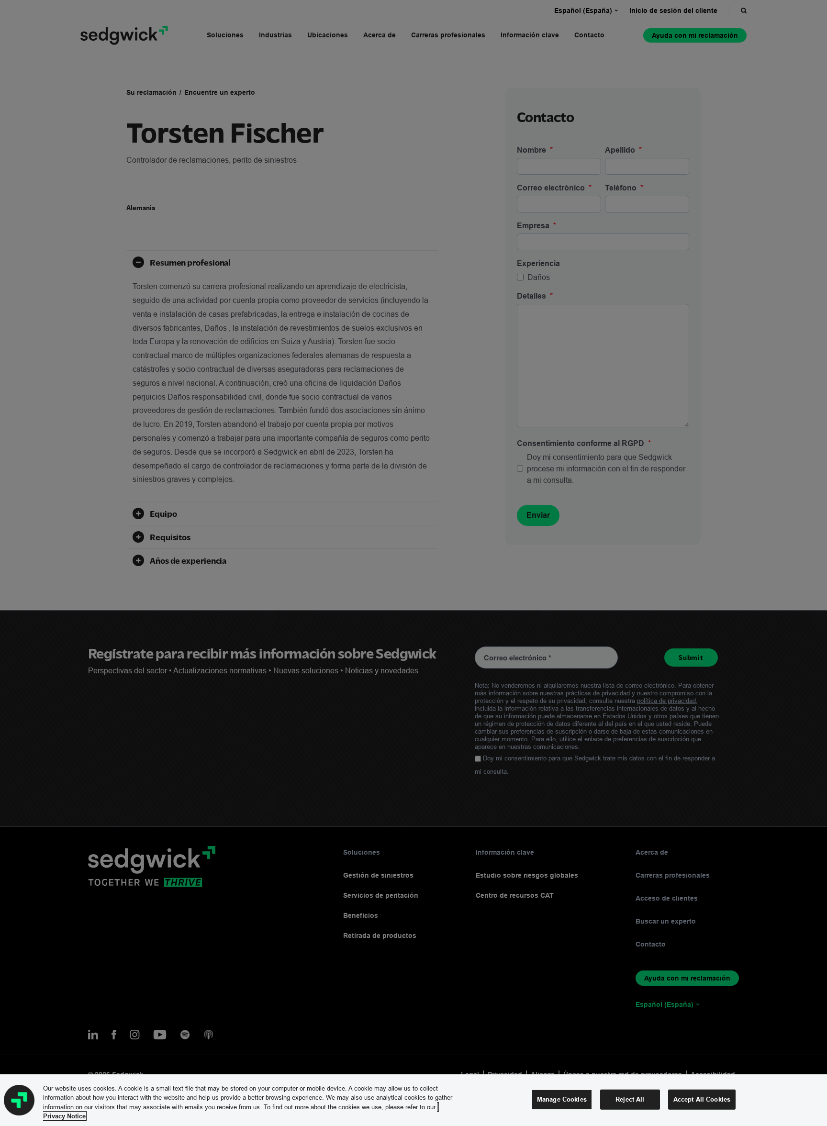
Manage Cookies (562, 1099)
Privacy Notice (64, 1116)
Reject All (629, 1099)
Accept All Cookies (701, 1099)
